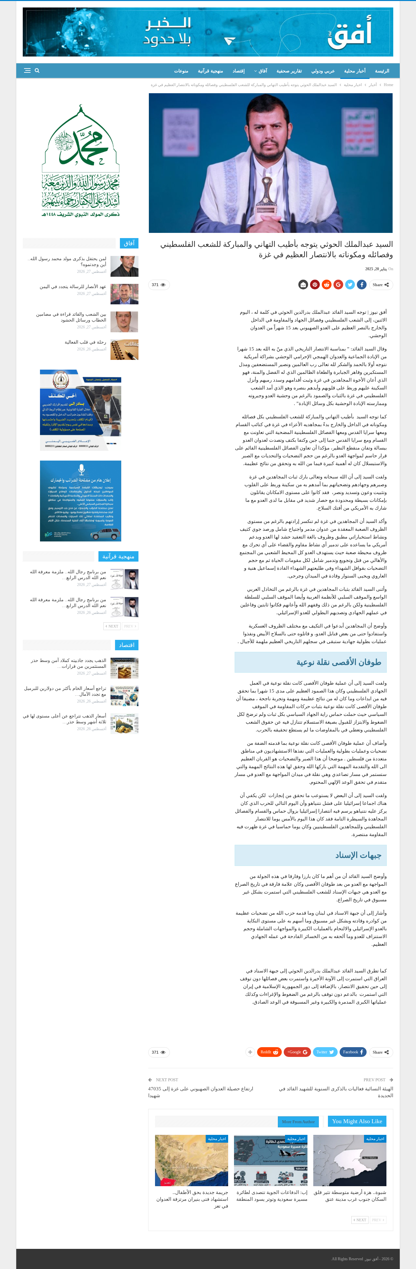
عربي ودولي (323, 71)
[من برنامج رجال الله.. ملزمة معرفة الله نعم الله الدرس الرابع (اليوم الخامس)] (124, 607)
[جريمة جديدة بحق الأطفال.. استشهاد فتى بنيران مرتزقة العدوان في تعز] (191, 1160)
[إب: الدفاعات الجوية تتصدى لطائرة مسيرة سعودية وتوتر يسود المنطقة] (270, 1160)
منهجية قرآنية (210, 71)
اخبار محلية (375, 1138)
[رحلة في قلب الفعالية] (124, 349)
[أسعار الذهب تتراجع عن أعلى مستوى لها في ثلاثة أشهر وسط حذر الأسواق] (124, 723)
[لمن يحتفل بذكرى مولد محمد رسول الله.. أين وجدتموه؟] (124, 266)
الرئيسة (382, 71)
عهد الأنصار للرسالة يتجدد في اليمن (73, 286)
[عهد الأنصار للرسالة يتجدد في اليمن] (124, 294)
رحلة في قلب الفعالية (85, 342)
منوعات (181, 71)
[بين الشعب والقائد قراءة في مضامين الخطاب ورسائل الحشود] (124, 321)
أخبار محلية (355, 71)
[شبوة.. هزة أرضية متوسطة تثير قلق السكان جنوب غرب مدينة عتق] (349, 1160)
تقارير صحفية (289, 71)
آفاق (263, 71)
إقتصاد (239, 71)
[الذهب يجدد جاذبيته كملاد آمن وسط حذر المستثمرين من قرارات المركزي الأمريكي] (124, 668)
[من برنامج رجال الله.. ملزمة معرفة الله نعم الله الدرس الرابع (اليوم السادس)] (124, 579)
